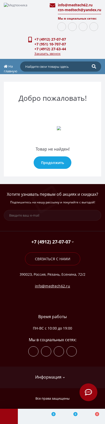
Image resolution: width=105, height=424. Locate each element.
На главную (10, 69)
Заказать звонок (47, 53)
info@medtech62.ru (75, 5)
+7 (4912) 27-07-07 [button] (51, 242)
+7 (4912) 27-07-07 (50, 39)
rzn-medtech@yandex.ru (79, 9)
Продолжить (52, 162)
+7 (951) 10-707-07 (50, 44)
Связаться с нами (52, 258)
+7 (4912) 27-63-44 (50, 48)
